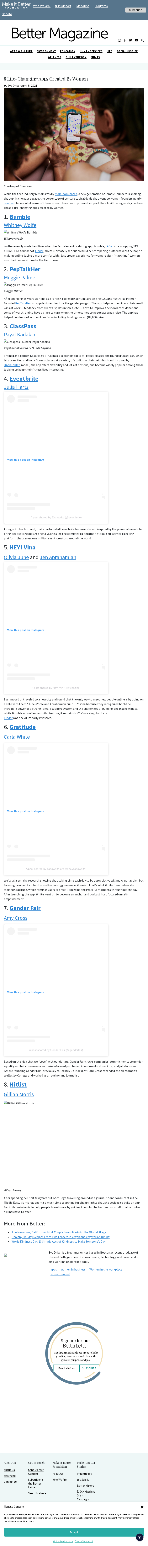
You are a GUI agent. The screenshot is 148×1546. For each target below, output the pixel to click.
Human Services (91, 51)
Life (109, 51)
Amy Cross (15, 917)
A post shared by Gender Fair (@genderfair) (56, 1049)
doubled (9, 203)
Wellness (54, 57)
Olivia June (16, 557)
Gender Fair (25, 908)
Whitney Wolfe (20, 225)
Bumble (20, 217)
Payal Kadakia (19, 334)
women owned (60, 1274)
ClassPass (23, 326)
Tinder (39, 251)
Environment (46, 51)
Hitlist (18, 1084)
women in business (73, 1269)
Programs (101, 6)
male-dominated (66, 194)
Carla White (17, 736)
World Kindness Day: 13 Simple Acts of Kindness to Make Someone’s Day (58, 1241)
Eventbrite (24, 378)
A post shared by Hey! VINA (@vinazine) (56, 687)
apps (53, 1269)
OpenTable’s (12, 365)
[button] (142, 1507)
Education (67, 51)
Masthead (9, 1476)
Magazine (83, 6)
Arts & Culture (21, 51)
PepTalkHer (25, 269)
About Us (9, 1470)
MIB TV (95, 57)
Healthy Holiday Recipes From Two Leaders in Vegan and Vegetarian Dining (61, 1237)
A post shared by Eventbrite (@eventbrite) (56, 517)
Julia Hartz (16, 386)
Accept (74, 1532)
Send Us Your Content (36, 1471)
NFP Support (63, 6)
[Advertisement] (74, 1429)
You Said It (83, 1479)
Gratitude (23, 727)
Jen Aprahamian (58, 557)
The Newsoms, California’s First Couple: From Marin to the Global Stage (59, 1232)
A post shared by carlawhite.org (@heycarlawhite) (56, 868)
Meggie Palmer (20, 277)
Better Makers (85, 1485)
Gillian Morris (19, 1094)
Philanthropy (76, 57)
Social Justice (127, 51)
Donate (7, 14)
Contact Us (10, 1482)
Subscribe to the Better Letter (35, 1483)
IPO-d (109, 246)
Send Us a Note (37, 1493)
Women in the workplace (105, 1269)
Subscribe (89, 1368)
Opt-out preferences (63, 1541)
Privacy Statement (84, 1541)
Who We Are (60, 1479)
